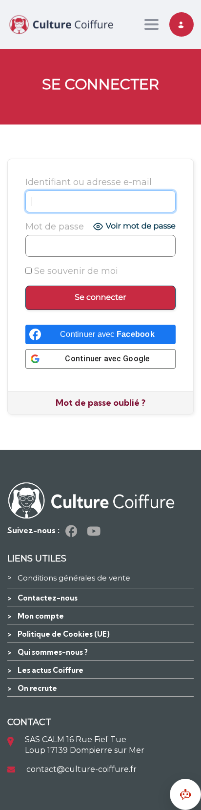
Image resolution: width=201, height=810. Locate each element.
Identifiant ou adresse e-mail (88, 182)
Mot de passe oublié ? (100, 402)
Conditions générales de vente (74, 577)
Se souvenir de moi (75, 271)
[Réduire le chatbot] (185, 794)
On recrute (37, 688)
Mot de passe (54, 226)
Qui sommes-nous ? (53, 652)
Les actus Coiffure (50, 670)
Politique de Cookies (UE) (64, 634)
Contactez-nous (48, 597)
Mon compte (41, 616)
